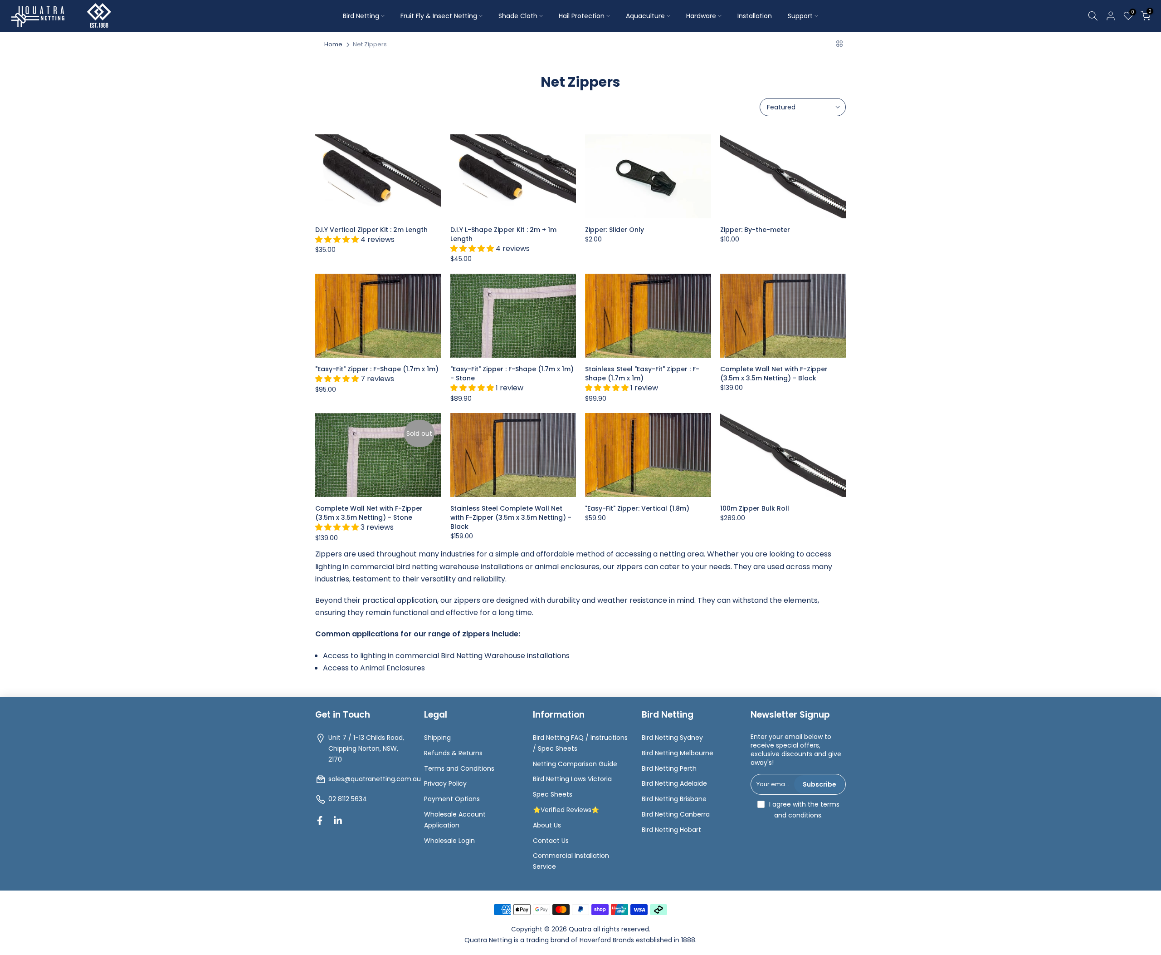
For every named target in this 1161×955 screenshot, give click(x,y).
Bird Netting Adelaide (674, 783)
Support (800, 15)
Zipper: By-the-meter (755, 229)
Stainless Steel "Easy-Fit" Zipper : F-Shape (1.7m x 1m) (642, 373)
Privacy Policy (445, 783)
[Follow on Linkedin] (337, 820)
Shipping (437, 737)
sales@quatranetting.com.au (374, 778)
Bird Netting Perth (669, 768)
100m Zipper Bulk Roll (754, 508)
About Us (547, 825)
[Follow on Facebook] (319, 820)
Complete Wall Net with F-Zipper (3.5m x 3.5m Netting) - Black (774, 373)
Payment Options (452, 798)
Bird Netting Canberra (676, 814)
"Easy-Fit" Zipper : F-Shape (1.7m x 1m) (377, 369)
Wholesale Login (449, 840)
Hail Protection (582, 15)
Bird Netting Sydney (672, 737)
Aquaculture (645, 15)
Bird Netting (361, 15)
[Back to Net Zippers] (839, 43)
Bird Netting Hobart (671, 829)
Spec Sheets (552, 794)
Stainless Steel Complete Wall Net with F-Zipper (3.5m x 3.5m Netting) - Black (510, 517)
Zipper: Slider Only (614, 229)
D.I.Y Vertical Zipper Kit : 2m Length (371, 229)
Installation (754, 15)
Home (333, 44)
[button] (338, 239)
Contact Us (551, 840)
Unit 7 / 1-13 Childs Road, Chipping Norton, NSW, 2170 (366, 748)
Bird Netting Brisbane (674, 798)
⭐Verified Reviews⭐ (566, 809)
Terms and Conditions (459, 768)
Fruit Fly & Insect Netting (438, 15)
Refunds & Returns (453, 753)
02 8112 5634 (347, 798)
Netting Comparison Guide (575, 763)
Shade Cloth (517, 15)
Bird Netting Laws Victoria (572, 778)
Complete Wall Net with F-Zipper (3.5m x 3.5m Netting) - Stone (369, 513)
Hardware (701, 15)
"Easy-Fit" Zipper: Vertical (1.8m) (637, 508)
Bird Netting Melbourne (677, 753)
